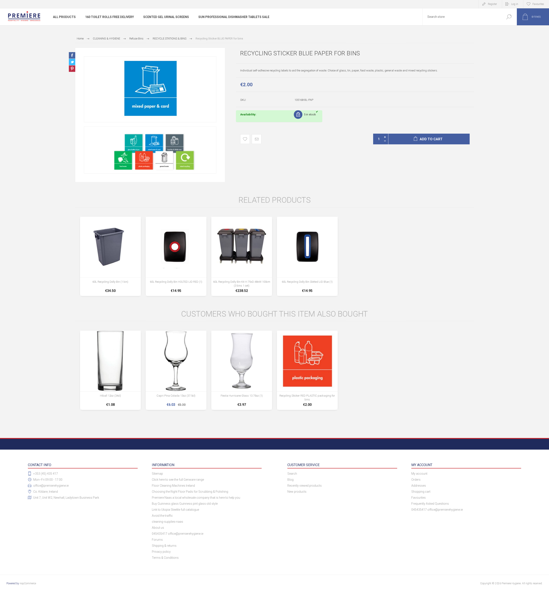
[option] (150, 89)
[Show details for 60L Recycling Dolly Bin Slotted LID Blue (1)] (307, 256)
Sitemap (157, 473)
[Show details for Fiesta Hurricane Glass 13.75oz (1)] (241, 370)
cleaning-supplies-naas (167, 521)
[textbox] (462, 16)
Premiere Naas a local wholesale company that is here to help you (196, 497)
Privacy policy (161, 551)
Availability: (248, 114)
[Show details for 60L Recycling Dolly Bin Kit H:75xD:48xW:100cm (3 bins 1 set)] (241, 256)
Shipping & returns (164, 545)
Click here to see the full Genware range (178, 479)
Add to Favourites (245, 139)
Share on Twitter (72, 62)
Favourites (418, 497)
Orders (416, 479)
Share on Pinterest (72, 68)
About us (158, 527)
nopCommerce (28, 583)
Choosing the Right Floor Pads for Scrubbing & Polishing (190, 491)
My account (419, 473)
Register (492, 4)
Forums (157, 539)
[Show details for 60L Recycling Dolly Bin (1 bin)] (110, 256)
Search (509, 16)
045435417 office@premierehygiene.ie (177, 533)
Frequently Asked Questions (430, 503)
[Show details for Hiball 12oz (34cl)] (110, 370)
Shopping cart (420, 491)
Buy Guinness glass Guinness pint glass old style (185, 503)
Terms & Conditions (165, 557)
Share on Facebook (72, 55)
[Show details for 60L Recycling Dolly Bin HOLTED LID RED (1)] (176, 256)
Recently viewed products (304, 485)
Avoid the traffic (162, 515)
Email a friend (256, 139)
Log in (514, 4)
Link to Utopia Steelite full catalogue (175, 509)
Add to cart (110, 282)
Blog (290, 479)
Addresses (418, 485)
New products (296, 491)
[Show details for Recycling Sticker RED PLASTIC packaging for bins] (307, 370)
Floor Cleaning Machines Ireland (173, 485)
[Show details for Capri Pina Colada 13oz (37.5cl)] (176, 370)
